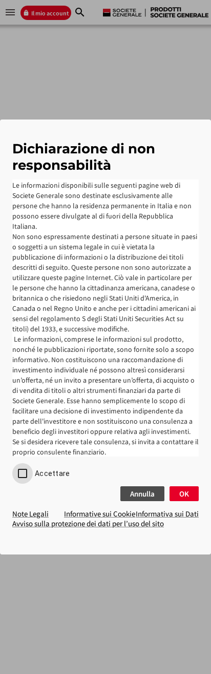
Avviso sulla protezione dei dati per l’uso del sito (88, 523)
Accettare (52, 473)
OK (184, 494)
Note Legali (30, 514)
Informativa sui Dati (167, 514)
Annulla (142, 494)
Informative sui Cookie (99, 514)
